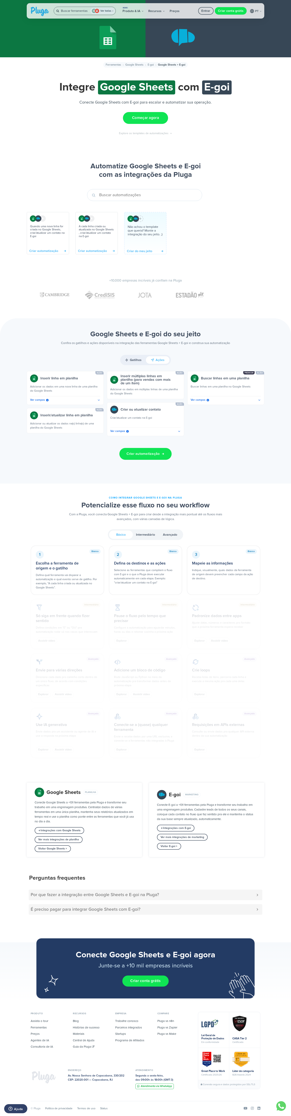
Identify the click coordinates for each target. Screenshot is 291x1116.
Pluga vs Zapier (167, 1027)
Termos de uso (86, 1108)
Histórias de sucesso (86, 1027)
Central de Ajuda (83, 1040)
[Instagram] (252, 1108)
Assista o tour (39, 1021)
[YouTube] (245, 1108)
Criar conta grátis (230, 10)
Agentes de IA (40, 1040)
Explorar (121, 640)
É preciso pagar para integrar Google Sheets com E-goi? (85, 909)
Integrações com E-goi (177, 828)
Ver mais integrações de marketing (182, 837)
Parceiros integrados (128, 1027)
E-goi (151, 64)
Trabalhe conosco (126, 1021)
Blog (76, 1021)
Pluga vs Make (166, 1033)
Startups (120, 1033)
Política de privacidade (58, 1108)
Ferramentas (113, 64)
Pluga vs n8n (165, 1021)
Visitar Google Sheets (51, 848)
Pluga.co (40, 11)
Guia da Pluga (82, 1046)
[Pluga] (44, 1077)
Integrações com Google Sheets (61, 830)
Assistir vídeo (46, 640)
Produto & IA (132, 10)
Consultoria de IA (42, 1046)
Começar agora (145, 118)
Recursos (155, 11)
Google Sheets (134, 64)
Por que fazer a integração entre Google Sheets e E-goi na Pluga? (95, 895)
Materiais (78, 1033)
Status (104, 1108)
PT (257, 11)
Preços (175, 11)
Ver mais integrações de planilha (58, 839)
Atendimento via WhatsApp (156, 1086)
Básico (121, 534)
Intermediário (145, 534)
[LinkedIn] (258, 1108)
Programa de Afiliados (129, 1040)
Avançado (170, 534)
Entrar (205, 10)
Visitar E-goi (168, 846)
